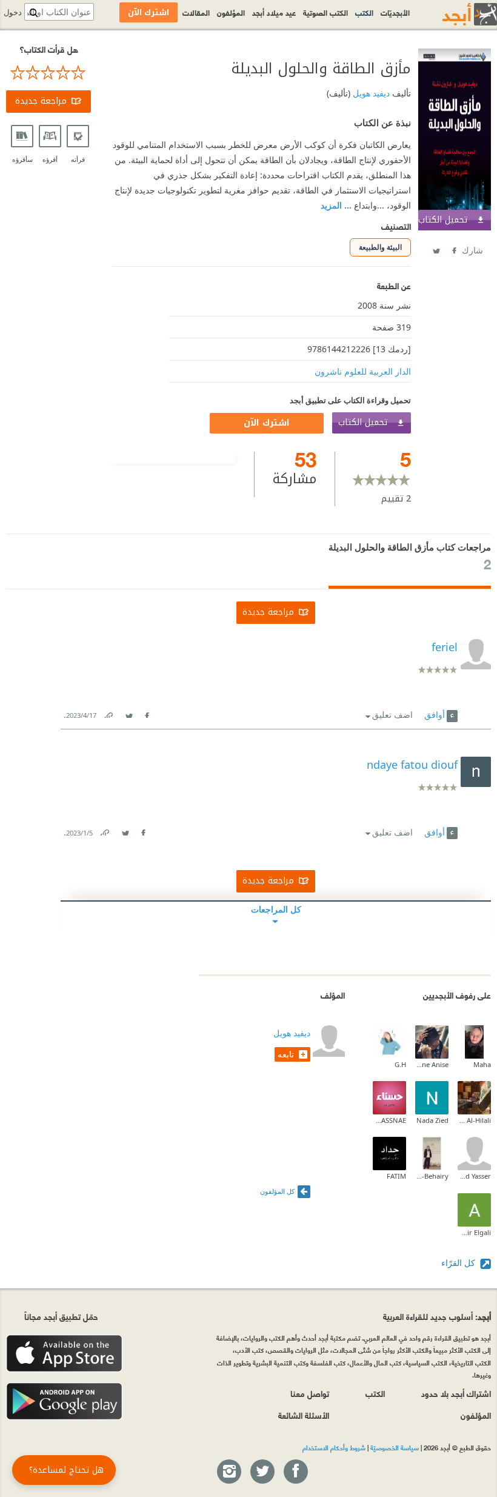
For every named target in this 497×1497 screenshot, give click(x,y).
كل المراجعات (276, 909)
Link (108, 713)
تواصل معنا (309, 1393)
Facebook (453, 248)
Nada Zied (432, 1120)
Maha (482, 1064)
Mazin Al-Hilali (474, 1120)
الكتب (364, 12)
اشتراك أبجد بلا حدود (456, 1393)
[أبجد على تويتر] (262, 1472)
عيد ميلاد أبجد (274, 12)
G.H (400, 1064)
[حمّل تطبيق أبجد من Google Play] (64, 1401)
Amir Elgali (474, 1232)
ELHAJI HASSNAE (389, 1120)
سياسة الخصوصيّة (394, 1447)
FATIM (396, 1176)
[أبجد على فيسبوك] (295, 1472)
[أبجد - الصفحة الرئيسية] (454, 14)
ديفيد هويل (370, 93)
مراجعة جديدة (41, 101)
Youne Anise (432, 1064)
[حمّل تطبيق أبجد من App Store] (64, 1354)
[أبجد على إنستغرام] (228, 1472)
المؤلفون (231, 12)
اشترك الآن (267, 423)
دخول (13, 12)
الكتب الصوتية (325, 12)
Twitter (436, 248)
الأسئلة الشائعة (303, 1414)
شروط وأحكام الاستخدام (333, 1447)
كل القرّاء (459, 1262)
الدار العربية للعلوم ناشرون (363, 371)
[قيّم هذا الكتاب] (48, 72)
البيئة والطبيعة (380, 247)
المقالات (196, 12)
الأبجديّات (395, 12)
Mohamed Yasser (474, 1176)
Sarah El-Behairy (432, 1176)
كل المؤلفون (277, 1191)
